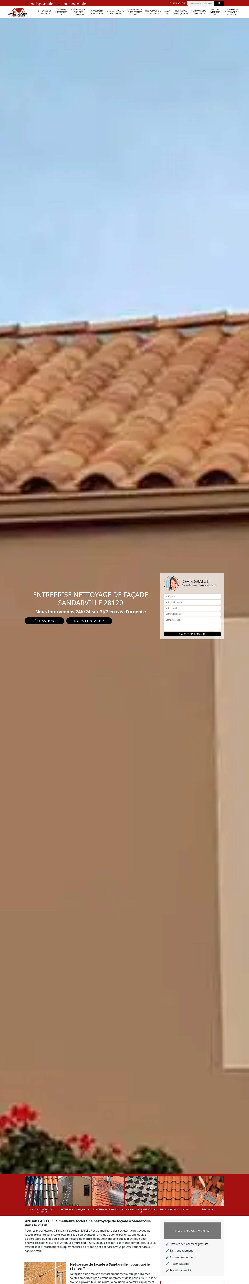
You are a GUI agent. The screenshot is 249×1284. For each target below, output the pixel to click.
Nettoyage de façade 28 (181, 12)
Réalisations (44, 621)
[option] (41, 1193)
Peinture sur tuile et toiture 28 (78, 12)
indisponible (41, 3)
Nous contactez (89, 621)
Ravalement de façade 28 (96, 12)
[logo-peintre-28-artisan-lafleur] (17, 12)
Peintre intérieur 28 (215, 12)
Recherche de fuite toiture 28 (134, 12)
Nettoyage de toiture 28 (44, 12)
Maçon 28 (167, 12)
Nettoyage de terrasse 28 (198, 12)
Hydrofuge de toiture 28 (153, 12)
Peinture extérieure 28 (61, 12)
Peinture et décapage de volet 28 (232, 12)
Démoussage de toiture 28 (115, 12)
